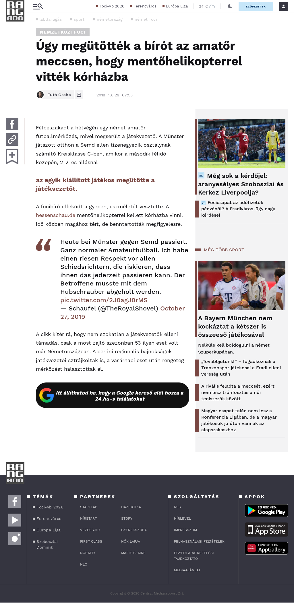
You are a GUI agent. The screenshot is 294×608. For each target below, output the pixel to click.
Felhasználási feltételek (199, 541)
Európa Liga (177, 6)
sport (79, 19)
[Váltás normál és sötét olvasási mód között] (230, 6)
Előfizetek (256, 6)
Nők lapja (130, 541)
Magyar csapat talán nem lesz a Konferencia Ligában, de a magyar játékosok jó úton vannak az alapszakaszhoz (239, 420)
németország (110, 19)
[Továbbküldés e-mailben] (12, 139)
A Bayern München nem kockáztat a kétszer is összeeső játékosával (235, 326)
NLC (83, 564)
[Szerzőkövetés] (79, 94)
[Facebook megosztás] (12, 124)
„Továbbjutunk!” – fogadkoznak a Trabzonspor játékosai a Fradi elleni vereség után (241, 368)
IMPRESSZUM (185, 530)
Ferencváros (145, 6)
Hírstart (88, 518)
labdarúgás (50, 19)
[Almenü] (38, 6)
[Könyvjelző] (12, 156)
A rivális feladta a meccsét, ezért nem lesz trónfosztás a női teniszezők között (237, 392)
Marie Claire (133, 553)
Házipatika (131, 507)
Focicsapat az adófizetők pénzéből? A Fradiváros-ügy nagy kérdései (238, 209)
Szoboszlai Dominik (47, 544)
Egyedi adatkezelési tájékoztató (194, 556)
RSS (177, 507)
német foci (146, 19)
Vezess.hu (90, 530)
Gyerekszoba (134, 530)
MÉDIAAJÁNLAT (187, 570)
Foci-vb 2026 (112, 6)
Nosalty (87, 553)
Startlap (88, 507)
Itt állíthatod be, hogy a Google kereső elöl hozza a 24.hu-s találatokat (119, 396)
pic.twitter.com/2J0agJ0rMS (104, 300)
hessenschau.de (55, 215)
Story (126, 518)
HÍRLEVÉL (182, 518)
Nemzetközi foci (63, 32)
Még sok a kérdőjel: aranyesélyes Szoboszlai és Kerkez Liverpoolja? (241, 184)
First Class (91, 541)
